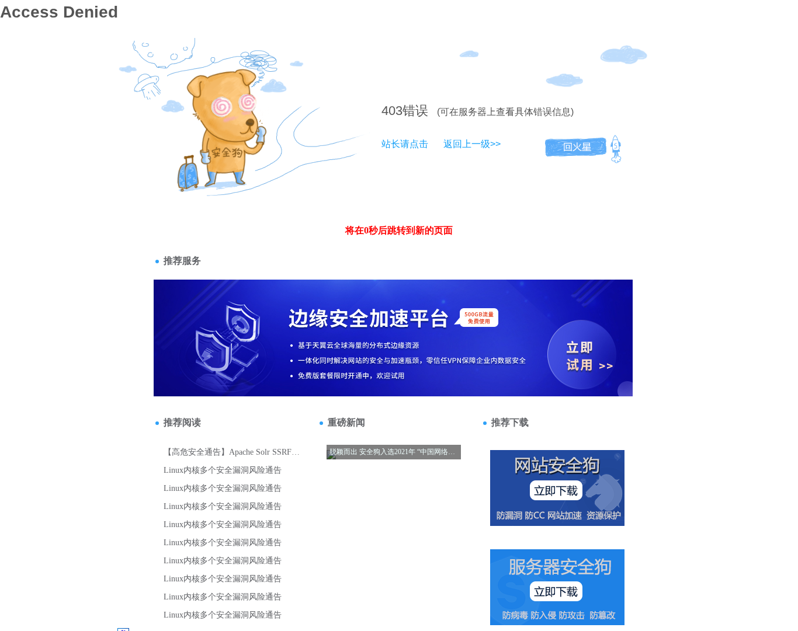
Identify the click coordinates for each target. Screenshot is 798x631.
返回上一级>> (472, 144)
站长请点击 (404, 144)
